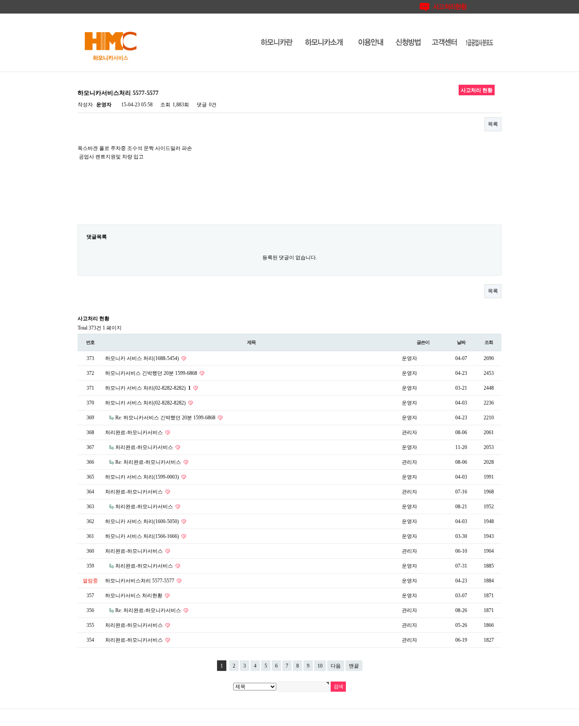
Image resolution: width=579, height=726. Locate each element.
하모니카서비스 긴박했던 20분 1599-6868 (151, 373)
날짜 (461, 342)
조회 (488, 342)
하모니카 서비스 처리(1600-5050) (142, 521)
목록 (493, 124)
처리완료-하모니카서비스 (134, 432)
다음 (336, 666)
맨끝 (354, 666)
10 (320, 666)
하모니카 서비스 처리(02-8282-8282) (148, 388)
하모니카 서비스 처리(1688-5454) (142, 358)
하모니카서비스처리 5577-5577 (140, 581)
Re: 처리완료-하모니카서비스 (148, 462)
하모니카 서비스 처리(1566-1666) (142, 536)
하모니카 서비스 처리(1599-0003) (142, 477)
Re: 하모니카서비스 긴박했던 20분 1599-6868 (166, 418)
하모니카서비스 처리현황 (134, 596)
